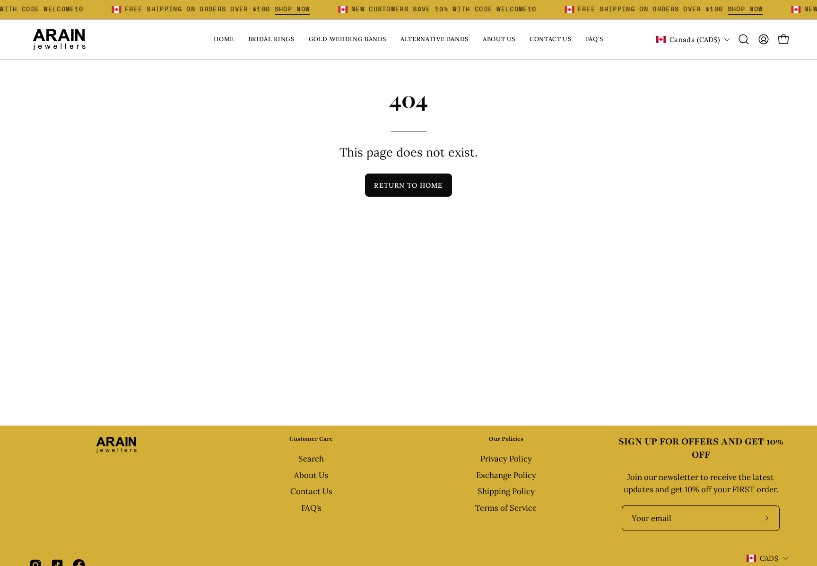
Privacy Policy (506, 458)
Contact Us (311, 492)
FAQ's (311, 508)
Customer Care (311, 439)
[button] (744, 39)
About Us (311, 475)
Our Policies (506, 439)
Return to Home (408, 185)
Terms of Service (506, 508)
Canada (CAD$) (694, 39)
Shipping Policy (506, 492)
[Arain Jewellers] (59, 39)
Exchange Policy (506, 475)
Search (311, 458)
